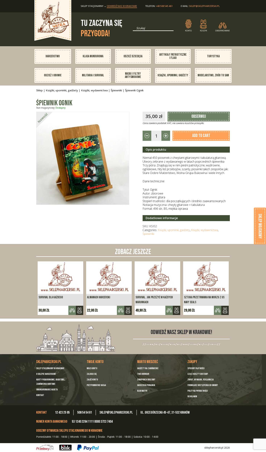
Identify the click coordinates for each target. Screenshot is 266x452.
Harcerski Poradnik (146, 385)
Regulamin (192, 396)
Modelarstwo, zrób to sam (213, 75)
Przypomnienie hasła (96, 385)
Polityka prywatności (197, 390)
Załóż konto (92, 379)
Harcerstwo (53, 56)
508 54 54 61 (84, 412)
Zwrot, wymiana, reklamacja (200, 379)
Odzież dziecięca (133, 56)
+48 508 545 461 (164, 6)
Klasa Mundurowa (93, 56)
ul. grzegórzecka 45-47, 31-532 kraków (165, 412)
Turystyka (213, 56)
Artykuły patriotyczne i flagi (173, 56)
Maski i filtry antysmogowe (133, 75)
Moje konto (92, 368)
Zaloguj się (92, 374)
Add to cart (201, 135)
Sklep (39, 90)
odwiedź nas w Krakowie (122, 6)
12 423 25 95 (62, 412)
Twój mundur (143, 374)
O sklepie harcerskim (46, 374)
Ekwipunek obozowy (146, 379)
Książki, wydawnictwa (94, 90)
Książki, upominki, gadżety (173, 75)
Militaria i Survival (93, 75)
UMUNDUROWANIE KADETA (47, 389)
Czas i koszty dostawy (197, 374)
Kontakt (40, 395)
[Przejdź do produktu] (176, 310)
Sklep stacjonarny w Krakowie (50, 368)
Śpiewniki (116, 90)
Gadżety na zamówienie (148, 368)
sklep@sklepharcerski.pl (204, 6)
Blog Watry (142, 390)
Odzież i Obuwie (53, 75)
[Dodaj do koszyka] (79, 310)
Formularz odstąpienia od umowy (202, 385)
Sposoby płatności (195, 368)
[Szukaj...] (134, 29)
